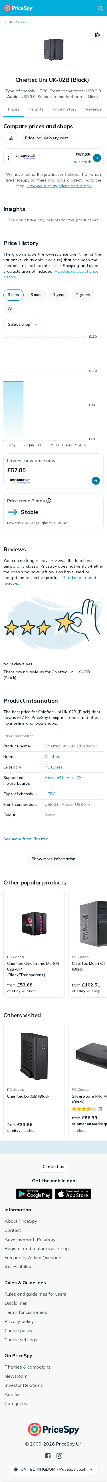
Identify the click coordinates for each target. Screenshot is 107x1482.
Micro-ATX (54, 777)
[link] (34, 944)
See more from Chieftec (25, 838)
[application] (53, 392)
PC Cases (18, 22)
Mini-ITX (74, 777)
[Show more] (8, 158)
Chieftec (52, 756)
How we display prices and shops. (59, 185)
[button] (10, 138)
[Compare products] (97, 34)
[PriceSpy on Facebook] (48, 1455)
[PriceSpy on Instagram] (59, 1455)
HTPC (50, 793)
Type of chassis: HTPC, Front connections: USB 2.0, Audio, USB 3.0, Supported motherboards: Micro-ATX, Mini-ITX (53, 94)
